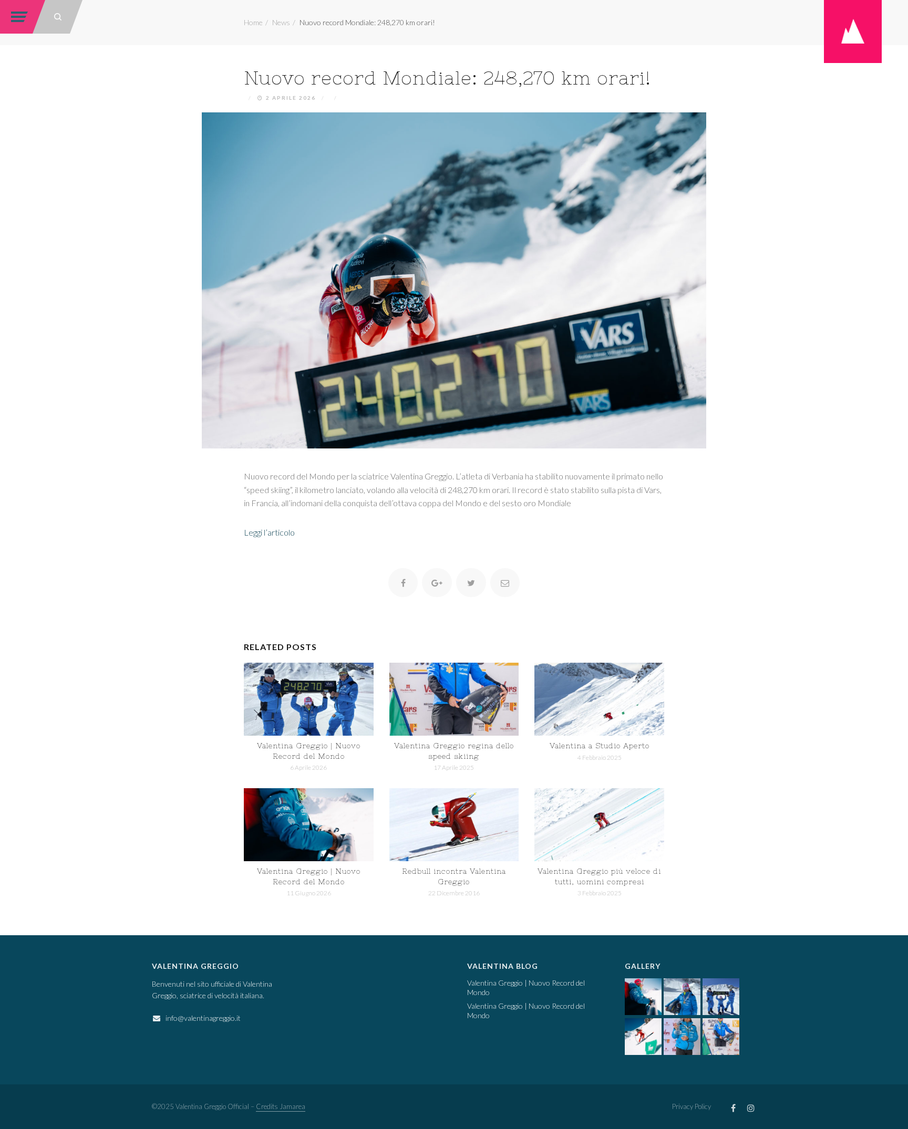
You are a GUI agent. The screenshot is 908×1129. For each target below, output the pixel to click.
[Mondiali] (454, 699)
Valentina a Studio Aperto (599, 745)
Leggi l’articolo (269, 532)
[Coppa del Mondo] (682, 1036)
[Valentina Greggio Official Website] (852, 30)
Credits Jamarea (280, 1106)
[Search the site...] (58, 17)
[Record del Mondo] (309, 699)
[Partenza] (643, 1036)
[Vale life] (309, 824)
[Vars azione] (599, 824)
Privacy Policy (691, 1106)
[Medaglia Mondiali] (682, 996)
